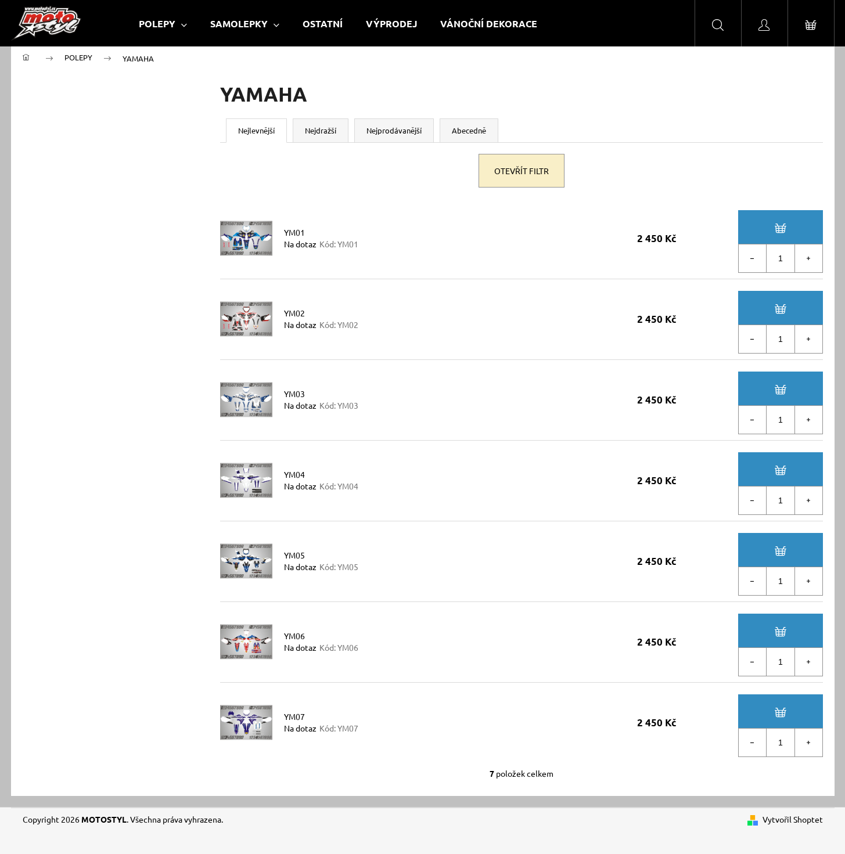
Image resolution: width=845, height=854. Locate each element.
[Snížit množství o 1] (753, 258)
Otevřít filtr (521, 170)
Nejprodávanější (394, 130)
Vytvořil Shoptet (793, 819)
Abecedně (469, 130)
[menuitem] (163, 23)
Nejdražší (320, 130)
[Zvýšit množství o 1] (808, 258)
